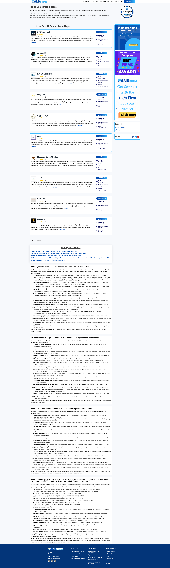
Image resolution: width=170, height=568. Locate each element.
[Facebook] (52, 561)
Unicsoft (41, 219)
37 (35, 240)
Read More (33, 42)
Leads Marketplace (104, 1)
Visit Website (102, 32)
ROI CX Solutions (44, 74)
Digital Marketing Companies (95, 555)
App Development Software (77, 554)
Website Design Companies (95, 557)
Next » (39, 240)
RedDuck (41, 198)
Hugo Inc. (41, 94)
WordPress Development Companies (94, 562)
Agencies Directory (110, 551)
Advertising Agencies (93, 559)
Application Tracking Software (78, 551)
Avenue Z (41, 53)
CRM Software (74, 556)
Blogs (112, 1)
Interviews (73, 561)
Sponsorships (109, 558)
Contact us (108, 561)
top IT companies (56, 10)
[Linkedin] (49, 561)
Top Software (95, 1)
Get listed (108, 563)
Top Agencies (86, 1)
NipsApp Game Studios (47, 157)
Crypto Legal (43, 115)
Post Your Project (119, 1)
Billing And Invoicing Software (78, 558)
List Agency (129, 1)
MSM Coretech (43, 32)
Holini (39, 136)
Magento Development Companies (93, 552)
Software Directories (111, 554)
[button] (86, 1)
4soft (39, 178)
